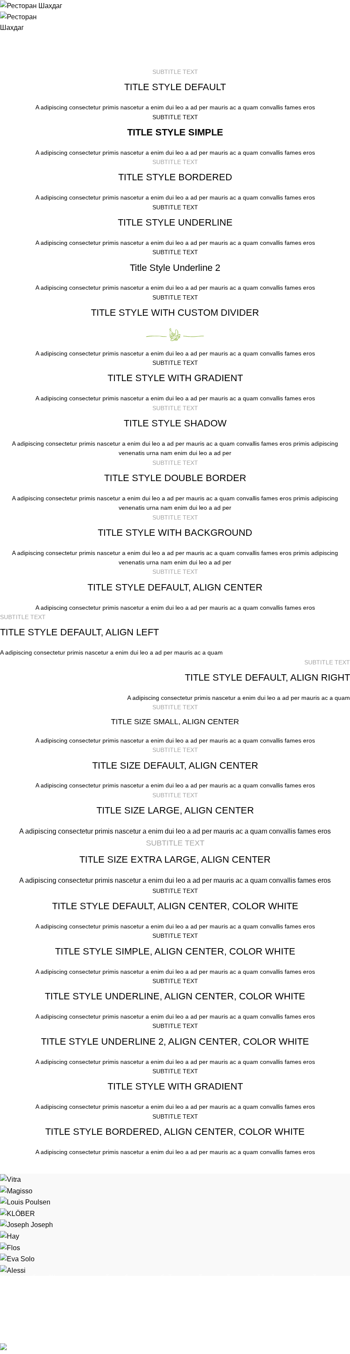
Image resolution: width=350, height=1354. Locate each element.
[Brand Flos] (10, 1247)
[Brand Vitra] (10, 1179)
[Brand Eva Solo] (17, 1258)
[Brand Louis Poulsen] (25, 1201)
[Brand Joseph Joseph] (26, 1224)
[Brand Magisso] (16, 1190)
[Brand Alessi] (13, 1270)
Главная (12, 62)
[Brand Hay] (9, 1235)
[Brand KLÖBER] (17, 1213)
